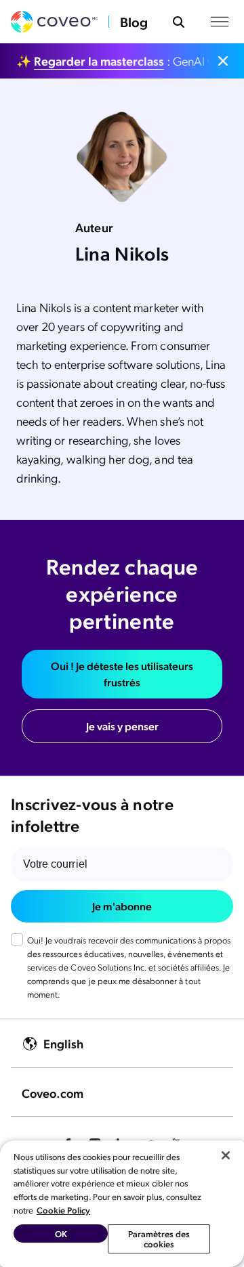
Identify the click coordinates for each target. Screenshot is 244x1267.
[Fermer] (226, 1155)
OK (61, 1233)
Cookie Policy (63, 1210)
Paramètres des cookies (159, 1239)
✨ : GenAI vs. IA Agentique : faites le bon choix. (113, 60)
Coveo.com (52, 1093)
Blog (134, 21)
